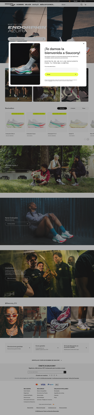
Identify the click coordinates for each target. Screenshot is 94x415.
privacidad (50, 80)
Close (83, 43)
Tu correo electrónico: (50, 66)
